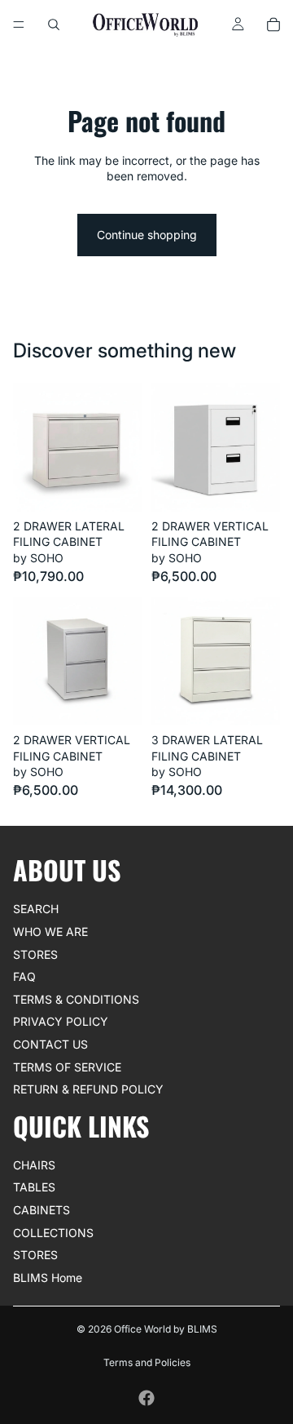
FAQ (24, 976)
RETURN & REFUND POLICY (88, 1089)
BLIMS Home (47, 1277)
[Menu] (18, 24)
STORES (35, 953)
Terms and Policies (146, 1362)
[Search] (54, 24)
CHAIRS (34, 1164)
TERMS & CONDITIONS (76, 998)
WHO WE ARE (50, 931)
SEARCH (36, 909)
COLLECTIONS (53, 1232)
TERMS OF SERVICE (67, 1066)
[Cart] (273, 24)
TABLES (34, 1187)
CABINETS (41, 1210)
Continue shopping (147, 235)
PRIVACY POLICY (60, 1021)
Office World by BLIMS (165, 1329)
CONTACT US (50, 1044)
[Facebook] (146, 1398)
